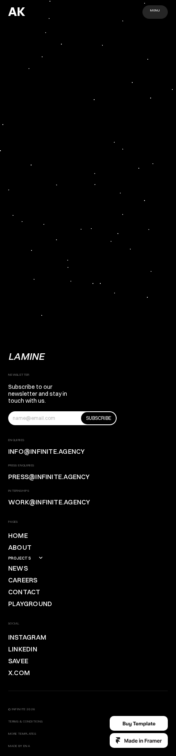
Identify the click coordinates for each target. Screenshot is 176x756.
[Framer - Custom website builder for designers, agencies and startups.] (139, 740)
